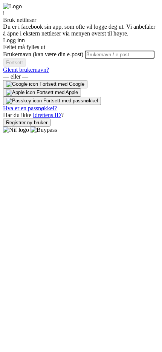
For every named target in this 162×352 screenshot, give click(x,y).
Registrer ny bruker (26, 122)
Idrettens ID (47, 115)
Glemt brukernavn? (26, 69)
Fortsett (14, 62)
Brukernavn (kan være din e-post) (44, 54)
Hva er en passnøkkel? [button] (30, 108)
